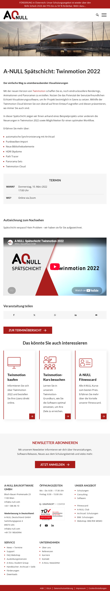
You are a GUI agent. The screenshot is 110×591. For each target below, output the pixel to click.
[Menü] (103, 14)
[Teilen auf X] (34, 315)
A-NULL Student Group (18, 562)
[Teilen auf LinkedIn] (75, 315)
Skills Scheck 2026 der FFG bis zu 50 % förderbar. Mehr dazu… (55, 5)
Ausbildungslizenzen (17, 559)
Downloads (12, 574)
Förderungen (13, 570)
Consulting (82, 494)
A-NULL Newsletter (51, 562)
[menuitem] (96, 14)
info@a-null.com (12, 502)
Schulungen (83, 490)
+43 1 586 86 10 (11, 505)
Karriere (46, 555)
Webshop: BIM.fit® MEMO (89, 521)
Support (10, 551)
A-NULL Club (83, 509)
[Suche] (96, 14)
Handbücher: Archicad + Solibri (22, 566)
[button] (98, 588)
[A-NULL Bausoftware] (15, 14)
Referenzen (47, 551)
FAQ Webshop (13, 555)
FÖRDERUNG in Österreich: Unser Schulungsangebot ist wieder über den (55, 2)
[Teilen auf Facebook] (13, 315)
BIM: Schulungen (85, 517)
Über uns (46, 547)
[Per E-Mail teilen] (96, 315)
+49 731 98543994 (12, 532)
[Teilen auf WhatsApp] (55, 315)
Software (81, 498)
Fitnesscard (82, 505)
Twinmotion (39, 91)
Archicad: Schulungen (87, 513)
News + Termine (14, 547)
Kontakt (45, 559)
